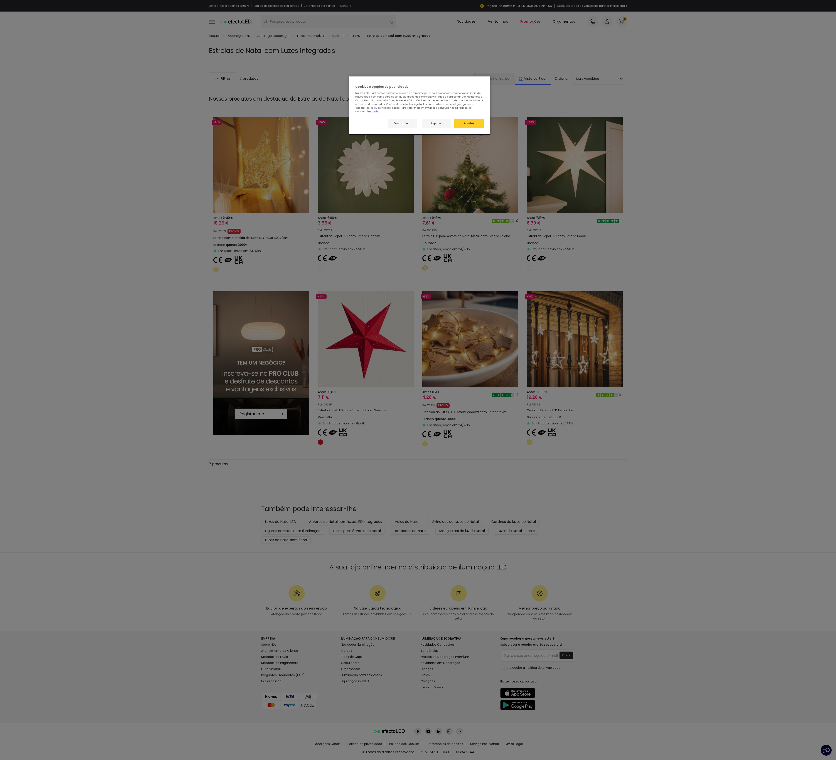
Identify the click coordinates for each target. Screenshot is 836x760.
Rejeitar (436, 123)
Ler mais (373, 111)
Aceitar (469, 123)
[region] (419, 105)
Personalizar (403, 123)
